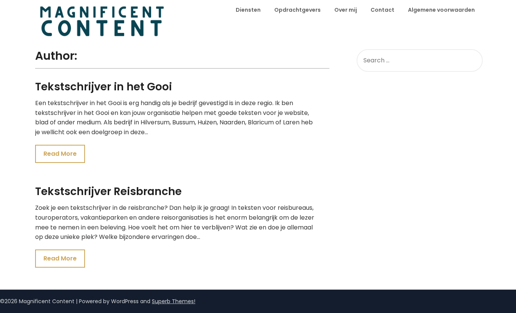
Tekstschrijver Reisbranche (108, 191)
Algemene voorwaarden (441, 10)
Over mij (345, 10)
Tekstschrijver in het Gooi (103, 86)
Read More (60, 153)
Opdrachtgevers (297, 10)
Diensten (248, 10)
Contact (382, 10)
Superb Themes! (173, 301)
